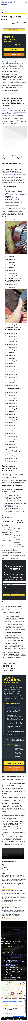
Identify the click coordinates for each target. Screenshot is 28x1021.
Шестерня (8, 72)
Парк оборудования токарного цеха (11, 104)
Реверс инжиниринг (14, 65)
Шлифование (12, 46)
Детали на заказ (7, 67)
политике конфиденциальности (14, 592)
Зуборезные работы (14, 42)
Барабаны (8, 89)
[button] (14, 780)
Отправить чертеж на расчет (14, 768)
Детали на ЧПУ (10, 94)
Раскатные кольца (10, 71)
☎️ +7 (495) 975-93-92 (6, 946)
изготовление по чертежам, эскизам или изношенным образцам (14, 708)
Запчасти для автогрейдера (12, 49)
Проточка (11, 37)
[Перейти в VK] (5, 954)
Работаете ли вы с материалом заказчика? (14, 832)
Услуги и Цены (7, 5)
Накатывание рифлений (12, 39)
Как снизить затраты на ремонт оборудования (14, 119)
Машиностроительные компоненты (15, 58)
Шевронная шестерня (14, 73)
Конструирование (10, 62)
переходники (19, 190)
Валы (7, 69)
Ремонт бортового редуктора (13, 25)
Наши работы (6, 124)
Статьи (7, 111)
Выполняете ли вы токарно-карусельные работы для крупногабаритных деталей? (13, 796)
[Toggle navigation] (26, 2)
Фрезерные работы (14, 31)
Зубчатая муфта (13, 82)
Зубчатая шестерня (14, 80)
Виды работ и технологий (12, 27)
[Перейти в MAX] (13, 954)
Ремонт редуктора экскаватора (13, 17)
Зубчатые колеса (13, 81)
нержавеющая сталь (11, 500)
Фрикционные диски (11, 85)
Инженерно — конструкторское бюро (14, 64)
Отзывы (8, 98)
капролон (14, 510)
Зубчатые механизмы (14, 77)
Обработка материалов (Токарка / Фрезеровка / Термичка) (12, 978)
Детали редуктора (10, 93)
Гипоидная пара (13, 76)
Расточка (11, 36)
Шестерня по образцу (14, 84)
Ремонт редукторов (11, 6)
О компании (9, 97)
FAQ (7, 109)
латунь (17, 508)
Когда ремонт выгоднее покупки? (14, 113)
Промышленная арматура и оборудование (13, 972)
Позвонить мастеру (14, 763)
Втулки (7, 68)
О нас (4, 95)
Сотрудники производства (13, 100)
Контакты (8, 99)
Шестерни (8, 194)
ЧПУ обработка (13, 29)
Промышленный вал (14, 60)
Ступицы (8, 91)
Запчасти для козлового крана (13, 56)
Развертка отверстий (14, 41)
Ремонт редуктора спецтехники (13, 14)
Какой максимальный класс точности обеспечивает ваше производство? (12, 780)
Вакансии (8, 107)
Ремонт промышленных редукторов (13, 9)
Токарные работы (13, 28)
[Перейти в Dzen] (9, 954)
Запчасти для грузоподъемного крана (13, 53)
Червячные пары (13, 75)
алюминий (8, 505)
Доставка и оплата (11, 106)
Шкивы (7, 90)
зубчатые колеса (16, 194)
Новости (5, 108)
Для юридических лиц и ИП (13, 102)
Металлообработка (14, 32)
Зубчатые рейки (13, 78)
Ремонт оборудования (12, 47)
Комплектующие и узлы (12, 975)
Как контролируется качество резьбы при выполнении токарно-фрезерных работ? (14, 814)
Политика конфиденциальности (14, 1019)
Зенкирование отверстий (12, 34)
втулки (13, 190)
